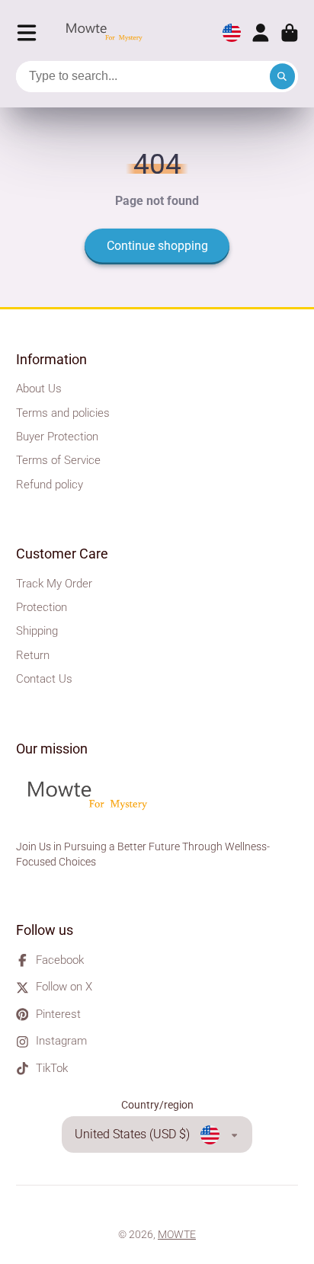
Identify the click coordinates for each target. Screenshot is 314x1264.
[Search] (283, 77)
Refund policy (49, 484)
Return (33, 655)
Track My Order (54, 583)
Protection (41, 607)
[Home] (108, 33)
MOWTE (177, 1234)
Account (261, 33)
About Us (39, 388)
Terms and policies (63, 413)
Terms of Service (58, 460)
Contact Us (44, 679)
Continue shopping (157, 245)
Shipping (37, 631)
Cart (289, 33)
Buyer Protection (57, 436)
